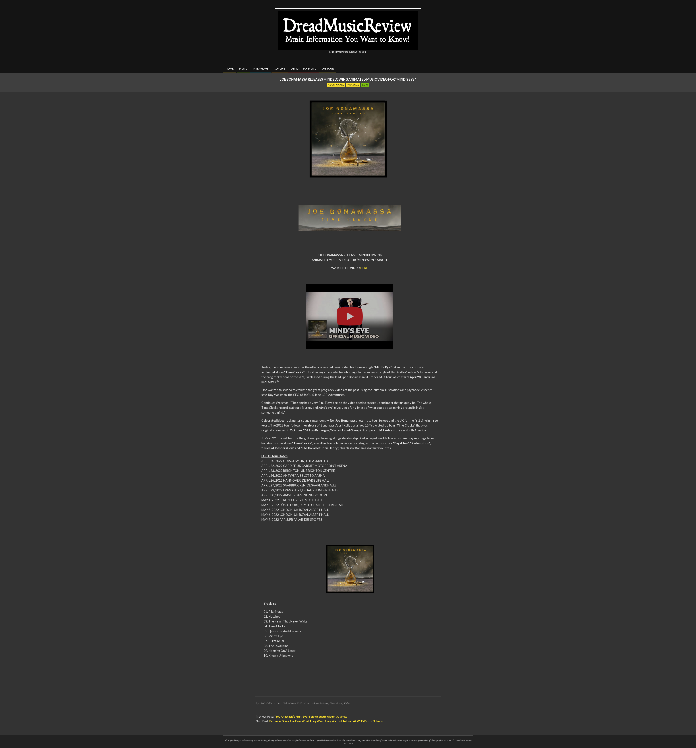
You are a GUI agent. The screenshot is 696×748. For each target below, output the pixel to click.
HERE (364, 268)
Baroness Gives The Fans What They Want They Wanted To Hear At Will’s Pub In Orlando (326, 721)
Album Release (336, 84)
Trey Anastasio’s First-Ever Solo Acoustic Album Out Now (310, 716)
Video (365, 84)
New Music (353, 84)
